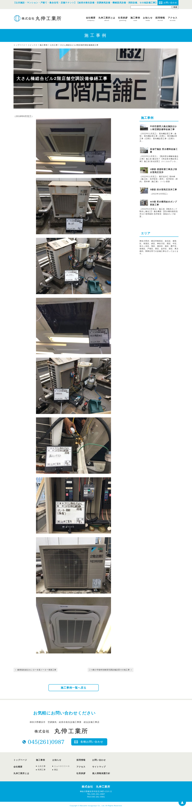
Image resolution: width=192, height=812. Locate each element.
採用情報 (160, 18)
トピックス (32, 45)
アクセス (172, 18)
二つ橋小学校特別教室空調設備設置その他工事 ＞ (110, 670)
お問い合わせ (170, 2)
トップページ (20, 760)
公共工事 (54, 45)
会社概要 (91, 18)
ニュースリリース (62, 766)
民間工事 (42, 770)
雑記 (56, 770)
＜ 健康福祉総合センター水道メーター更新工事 (35, 670)
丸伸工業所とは (106, 18)
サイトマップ (99, 766)
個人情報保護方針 (101, 773)
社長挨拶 (123, 18)
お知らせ (148, 18)
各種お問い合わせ (91, 741)
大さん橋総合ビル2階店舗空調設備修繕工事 (79, 45)
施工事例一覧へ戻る (73, 687)
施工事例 (135, 18)
